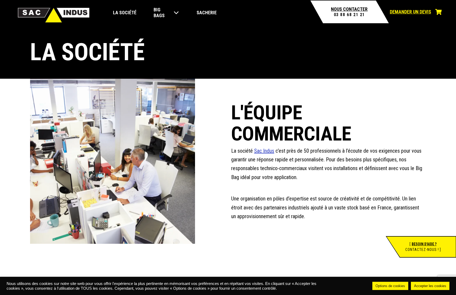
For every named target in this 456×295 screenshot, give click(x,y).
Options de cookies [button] (390, 286)
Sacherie (207, 12)
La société (124, 12)
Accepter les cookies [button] (430, 286)
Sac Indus (264, 151)
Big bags (159, 12)
